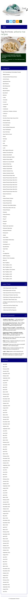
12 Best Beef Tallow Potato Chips (10, 299)
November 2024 (6, 401)
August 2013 (5, 554)
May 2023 (5, 435)
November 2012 (6, 570)
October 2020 (6, 483)
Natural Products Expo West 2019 (10, 187)
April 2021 (5, 476)
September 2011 (6, 587)
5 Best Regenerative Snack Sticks (10, 288)
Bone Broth (5, 92)
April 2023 (5, 437)
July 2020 (5, 490)
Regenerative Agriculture (8, 226)
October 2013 (6, 550)
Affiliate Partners (6, 74)
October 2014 (6, 545)
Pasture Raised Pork (7, 203)
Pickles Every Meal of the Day (9, 207)
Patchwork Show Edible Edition (9, 205)
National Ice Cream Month (8, 161)
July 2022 (5, 447)
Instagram (14, 21)
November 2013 (6, 547)
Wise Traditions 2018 (7, 274)
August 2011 (5, 589)
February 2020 (6, 499)
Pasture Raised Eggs (7, 200)
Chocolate (5, 99)
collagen (5, 106)
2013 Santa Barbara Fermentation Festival (12, 72)
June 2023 (5, 433)
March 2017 (5, 529)
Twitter (10, 21)
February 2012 (6, 580)
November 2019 (6, 506)
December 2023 (6, 421)
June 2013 (5, 559)
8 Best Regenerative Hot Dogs (9, 290)
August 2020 (5, 488)
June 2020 (5, 492)
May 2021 (5, 474)
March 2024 (5, 414)
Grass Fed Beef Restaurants (9, 127)
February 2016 (6, 531)
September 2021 (6, 465)
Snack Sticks (5, 237)
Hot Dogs (5, 138)
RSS (17, 21)
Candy (4, 97)
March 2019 (5, 518)
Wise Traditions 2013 (7, 267)
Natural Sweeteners (7, 193)
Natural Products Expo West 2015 (10, 182)
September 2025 (6, 378)
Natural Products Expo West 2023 (10, 191)
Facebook (7, 21)
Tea (3, 251)
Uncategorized (6, 253)
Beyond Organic (6, 90)
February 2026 (6, 369)
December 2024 (6, 398)
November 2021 (6, 460)
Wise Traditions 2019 (7, 276)
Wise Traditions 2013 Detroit (9, 269)
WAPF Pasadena (6, 255)
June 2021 (5, 472)
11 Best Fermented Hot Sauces (9, 307)
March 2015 (5, 538)
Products (5, 216)
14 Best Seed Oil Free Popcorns (9, 310)
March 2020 (5, 497)
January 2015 (6, 543)
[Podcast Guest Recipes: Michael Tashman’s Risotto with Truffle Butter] (13, 53)
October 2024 (6, 403)
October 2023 (6, 426)
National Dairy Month (7, 154)
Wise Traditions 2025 (7, 278)
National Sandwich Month (8, 173)
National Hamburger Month (8, 157)
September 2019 (6, 511)
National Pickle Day (7, 164)
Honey (4, 136)
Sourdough (5, 242)
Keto (4, 143)
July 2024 (5, 410)
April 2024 (5, 412)
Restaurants (5, 232)
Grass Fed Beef (6, 125)
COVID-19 (5, 113)
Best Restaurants (6, 86)
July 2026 (5, 364)
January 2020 (6, 502)
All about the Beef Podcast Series (10, 76)
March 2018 (5, 524)
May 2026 (5, 366)
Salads (4, 235)
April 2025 (5, 389)
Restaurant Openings (7, 228)
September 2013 (6, 552)
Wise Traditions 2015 (7, 271)
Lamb (4, 148)
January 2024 (6, 419)
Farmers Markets (6, 120)
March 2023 (5, 440)
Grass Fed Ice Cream (7, 134)
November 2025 (6, 373)
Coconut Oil (5, 104)
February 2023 (6, 442)
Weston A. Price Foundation (9, 258)
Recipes (4, 223)
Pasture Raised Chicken (8, 198)
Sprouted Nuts (6, 246)
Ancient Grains (6, 79)
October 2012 (6, 573)
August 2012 (5, 575)
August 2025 (5, 380)
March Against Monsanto (8, 150)
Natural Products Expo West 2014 (10, 180)
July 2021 (5, 469)
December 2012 (6, 568)
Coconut (4, 102)
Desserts (5, 115)
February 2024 (6, 417)
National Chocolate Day (8, 152)
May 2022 (5, 449)
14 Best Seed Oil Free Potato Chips (10, 305)
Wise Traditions (6, 262)
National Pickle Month (7, 166)
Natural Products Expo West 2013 (10, 177)
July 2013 (5, 557)
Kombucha (5, 145)
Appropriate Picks (6, 81)
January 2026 (6, 371)
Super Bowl (5, 248)
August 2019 (5, 513)
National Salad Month (7, 168)
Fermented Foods (6, 122)
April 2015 (5, 536)
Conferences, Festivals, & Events (10, 111)
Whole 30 (5, 260)
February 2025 (6, 394)
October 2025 (6, 375)
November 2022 (6, 444)
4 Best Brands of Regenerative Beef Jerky (11, 297)
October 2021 (6, 463)
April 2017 (5, 527)
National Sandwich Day (8, 170)
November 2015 (6, 534)
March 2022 (5, 453)
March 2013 (5, 566)
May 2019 (5, 515)
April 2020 (5, 495)
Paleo (4, 196)
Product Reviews (6, 214)
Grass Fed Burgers (7, 129)
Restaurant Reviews (7, 230)
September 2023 (6, 428)
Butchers (5, 95)
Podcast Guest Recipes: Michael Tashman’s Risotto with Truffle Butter (11, 56)
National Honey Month (7, 159)
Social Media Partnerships (8, 239)
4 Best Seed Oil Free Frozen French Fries (11, 292)
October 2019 (6, 508)
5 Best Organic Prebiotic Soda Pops (10, 295)
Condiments (5, 109)
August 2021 (5, 467)
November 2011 (6, 584)
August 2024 (5, 408)
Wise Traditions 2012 (7, 265)
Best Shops (5, 88)
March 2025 (5, 391)
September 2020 (6, 486)
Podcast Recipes (6, 209)
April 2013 (5, 564)
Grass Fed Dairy (6, 131)
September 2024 (6, 405)
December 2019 (6, 504)
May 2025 (5, 387)
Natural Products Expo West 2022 (10, 189)
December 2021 (6, 458)
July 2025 (5, 382)
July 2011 (5, 591)
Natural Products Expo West (9, 175)
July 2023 (5, 430)
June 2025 (5, 385)
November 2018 (6, 522)
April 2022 (5, 451)
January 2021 (6, 481)
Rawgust (5, 221)
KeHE (4, 141)
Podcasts (5, 212)
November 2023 (6, 424)
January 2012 (6, 582)
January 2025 (6, 396)
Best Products (6, 83)
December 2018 (6, 520)
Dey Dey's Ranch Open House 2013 (10, 118)
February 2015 (6, 541)
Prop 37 (4, 219)
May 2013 (5, 561)
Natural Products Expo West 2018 (10, 184)
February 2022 (6, 456)
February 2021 (6, 479)
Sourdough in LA (6, 244)
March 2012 (5, 577)
